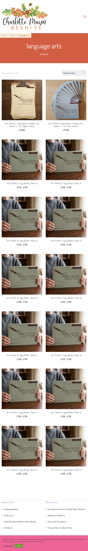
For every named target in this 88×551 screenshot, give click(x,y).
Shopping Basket (11, 509)
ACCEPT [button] (19, 546)
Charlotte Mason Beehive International (20, 521)
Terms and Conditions (57, 521)
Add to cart (22, 101)
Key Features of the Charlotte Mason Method (66, 509)
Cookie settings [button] (8, 546)
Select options (22, 159)
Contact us (8, 528)
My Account (9, 515)
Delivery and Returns (56, 515)
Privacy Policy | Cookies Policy (60, 528)
